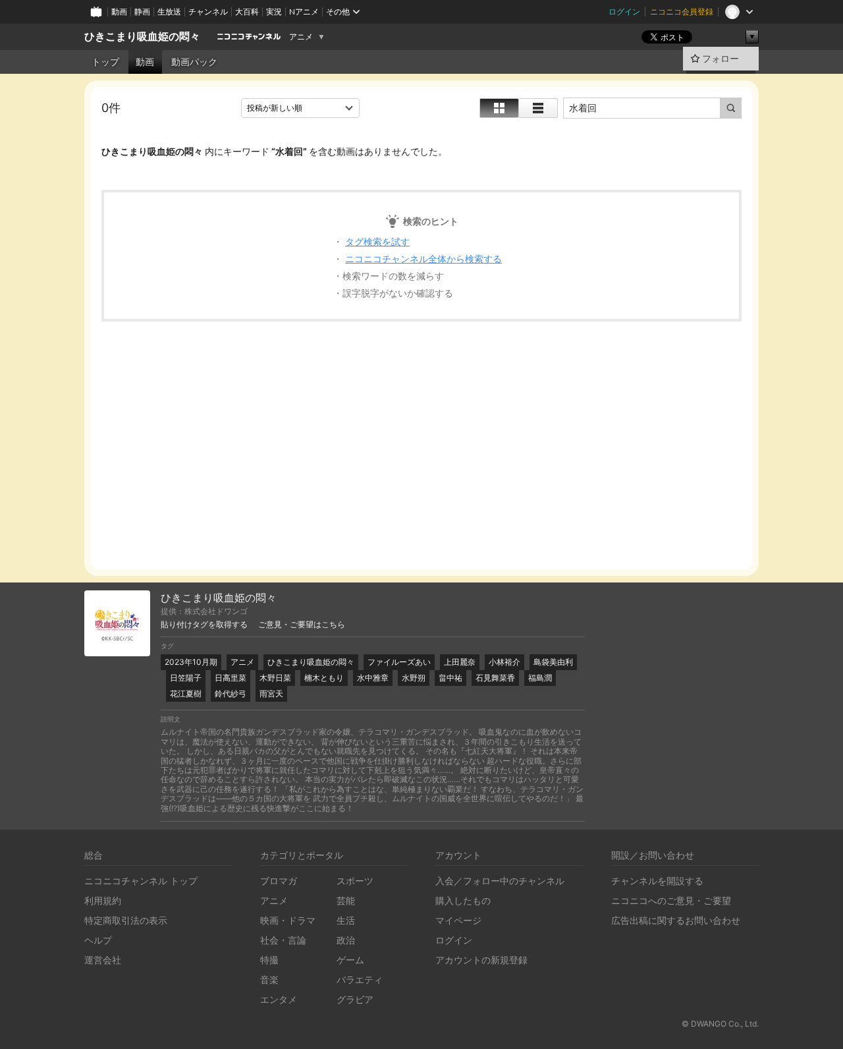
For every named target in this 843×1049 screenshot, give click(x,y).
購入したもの (463, 900)
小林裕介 (504, 662)
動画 (119, 11)
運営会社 (102, 959)
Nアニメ (304, 11)
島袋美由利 (553, 662)
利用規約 (102, 900)
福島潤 (540, 678)
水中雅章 (373, 678)
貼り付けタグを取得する (204, 625)
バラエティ (360, 979)
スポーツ (355, 880)
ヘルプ (98, 940)
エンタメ (278, 999)
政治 (346, 940)
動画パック (194, 62)
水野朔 (413, 678)
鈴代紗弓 (230, 693)
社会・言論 (283, 940)
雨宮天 (271, 693)
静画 (142, 11)
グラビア (355, 999)
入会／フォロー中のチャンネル (499, 880)
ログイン (624, 11)
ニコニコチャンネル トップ (141, 880)
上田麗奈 (460, 662)
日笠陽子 (186, 678)
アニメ (301, 37)
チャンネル (208, 11)
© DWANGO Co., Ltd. (720, 1024)
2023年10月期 (191, 662)
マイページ (458, 920)
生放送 (169, 11)
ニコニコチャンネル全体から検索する (423, 258)
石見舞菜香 (495, 678)
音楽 (269, 979)
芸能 (346, 900)
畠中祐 (450, 678)
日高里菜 (230, 678)
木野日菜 (275, 678)
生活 (346, 920)
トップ (105, 62)
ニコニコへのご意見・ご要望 (671, 900)
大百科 (247, 11)
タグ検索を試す (377, 241)
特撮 (269, 959)
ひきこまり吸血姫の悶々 (142, 36)
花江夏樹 (186, 693)
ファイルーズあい (399, 662)
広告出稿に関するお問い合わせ (675, 920)
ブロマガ (278, 880)
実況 (274, 11)
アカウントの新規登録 (481, 959)
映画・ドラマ (287, 920)
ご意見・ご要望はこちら (301, 625)
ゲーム (350, 959)
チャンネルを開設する (657, 880)
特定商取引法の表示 (125, 920)
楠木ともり (324, 678)
